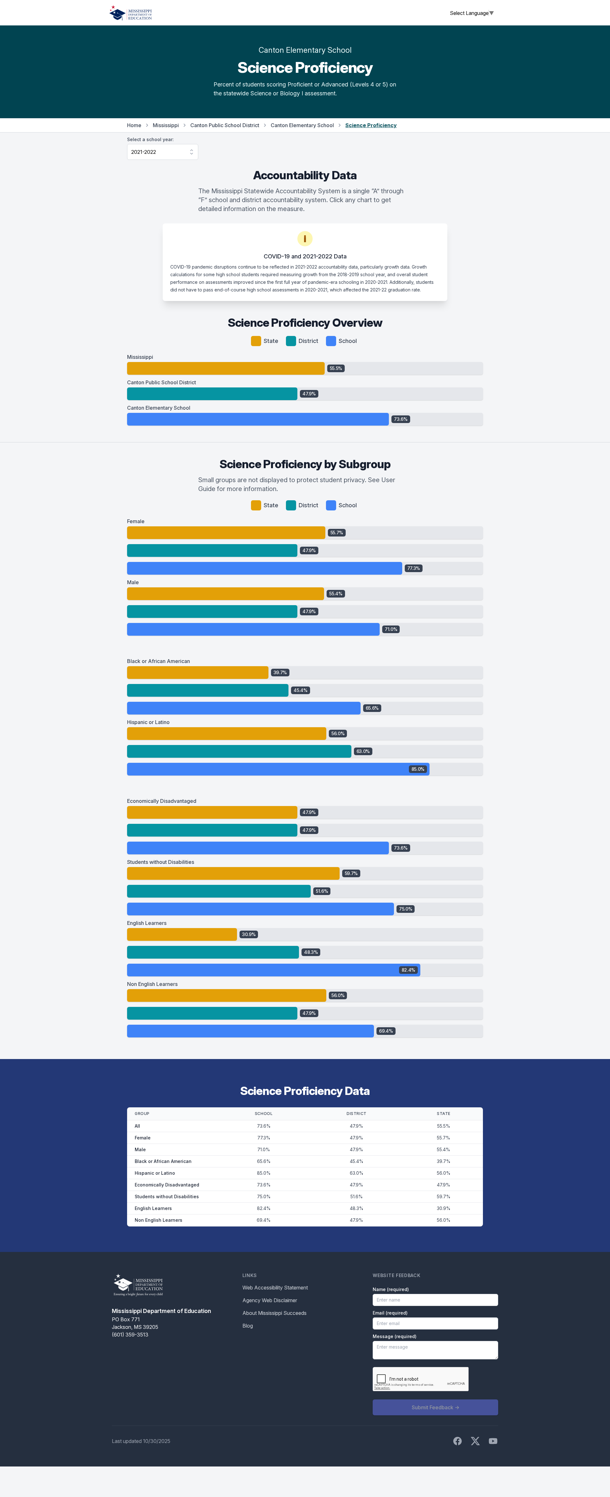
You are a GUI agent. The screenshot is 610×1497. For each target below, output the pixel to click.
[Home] (130, 12)
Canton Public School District (224, 125)
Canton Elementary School (302, 125)
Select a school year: (150, 139)
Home (134, 125)
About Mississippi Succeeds (274, 1313)
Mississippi (166, 125)
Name (391, 1289)
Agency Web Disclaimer (269, 1300)
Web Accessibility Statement (275, 1287)
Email (390, 1313)
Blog (247, 1326)
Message (395, 1336)
